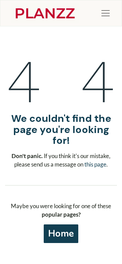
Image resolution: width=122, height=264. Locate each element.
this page (95, 164)
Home (61, 233)
